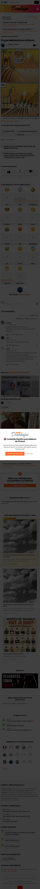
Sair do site (30, 453)
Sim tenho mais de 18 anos (15, 453)
